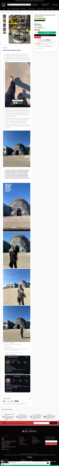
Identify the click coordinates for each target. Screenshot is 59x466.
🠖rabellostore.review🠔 (13, 354)
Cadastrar (53, 423)
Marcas (52, 8)
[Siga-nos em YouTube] (30, 457)
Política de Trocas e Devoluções (36, 441)
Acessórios (47, 8)
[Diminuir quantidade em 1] (36, 33)
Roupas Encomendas (31, 8)
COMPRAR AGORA (47, 32)
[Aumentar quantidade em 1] (36, 32)
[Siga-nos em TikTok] (31, 457)
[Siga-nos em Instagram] (28, 457)
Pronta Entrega (23, 8)
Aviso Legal (34, 437)
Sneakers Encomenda (40, 8)
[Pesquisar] (30, 5)
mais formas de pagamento (38, 25)
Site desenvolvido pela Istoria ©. (29, 465)
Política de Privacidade (35, 440)
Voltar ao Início (21, 437)
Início (4, 8)
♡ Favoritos (8, 8)
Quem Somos (21, 441)
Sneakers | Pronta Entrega (15, 8)
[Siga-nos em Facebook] (27, 457)
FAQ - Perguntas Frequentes (23, 444)
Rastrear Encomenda (22, 440)
